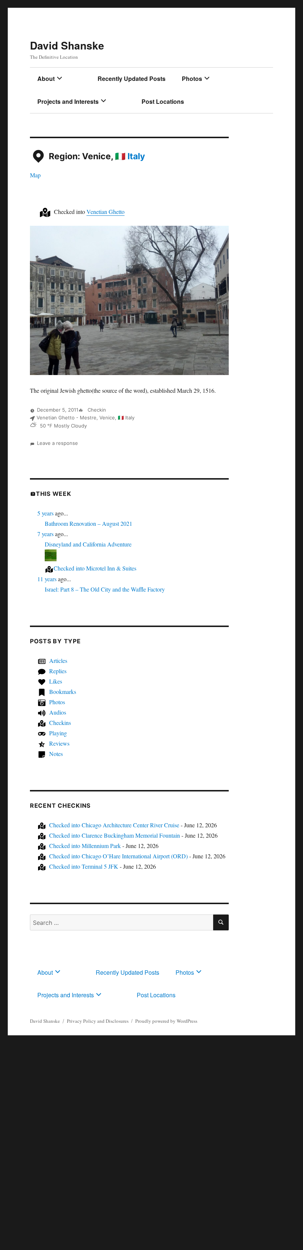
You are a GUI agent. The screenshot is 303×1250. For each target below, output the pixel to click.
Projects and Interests (68, 101)
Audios (57, 712)
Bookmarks (62, 691)
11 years (47, 579)
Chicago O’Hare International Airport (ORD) (118, 856)
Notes (56, 753)
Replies (58, 671)
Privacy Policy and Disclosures (98, 1021)
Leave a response (57, 443)
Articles (58, 660)
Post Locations (163, 101)
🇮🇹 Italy (130, 156)
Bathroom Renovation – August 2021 (88, 523)
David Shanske (67, 45)
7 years (45, 534)
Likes (55, 681)
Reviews (59, 743)
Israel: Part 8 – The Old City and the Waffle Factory (105, 589)
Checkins (60, 722)
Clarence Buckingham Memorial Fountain (114, 835)
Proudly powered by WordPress (166, 1021)
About (46, 78)
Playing (58, 733)
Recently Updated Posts (132, 78)
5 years (45, 513)
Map (35, 175)
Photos (192, 78)
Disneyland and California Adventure (88, 544)
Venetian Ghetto (105, 211)
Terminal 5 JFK (83, 866)
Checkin (96, 410)
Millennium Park (85, 845)
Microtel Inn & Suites (95, 568)
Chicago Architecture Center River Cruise (114, 825)
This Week (53, 493)
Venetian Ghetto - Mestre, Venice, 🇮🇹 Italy (86, 417)
